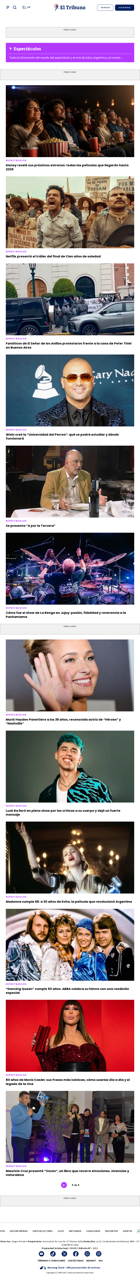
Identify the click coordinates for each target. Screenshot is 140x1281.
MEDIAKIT (91, 1260)
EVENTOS (127, 1231)
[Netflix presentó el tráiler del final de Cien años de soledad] (70, 212)
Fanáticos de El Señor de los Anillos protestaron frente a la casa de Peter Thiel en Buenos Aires (68, 345)
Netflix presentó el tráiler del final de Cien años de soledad (53, 256)
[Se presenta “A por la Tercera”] (70, 482)
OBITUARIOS (75, 1231)
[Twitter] (64, 1254)
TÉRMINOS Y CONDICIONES (51, 1260)
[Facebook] (76, 1254)
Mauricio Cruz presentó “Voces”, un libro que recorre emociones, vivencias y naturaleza (67, 1173)
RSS (101, 1260)
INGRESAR (105, 7)
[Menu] (8, 7)
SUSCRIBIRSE (125, 7)
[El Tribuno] (70, 7)
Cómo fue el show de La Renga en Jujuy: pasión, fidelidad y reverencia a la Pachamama (66, 615)
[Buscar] (15, 7)
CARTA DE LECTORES (42, 1231)
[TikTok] (53, 1254)
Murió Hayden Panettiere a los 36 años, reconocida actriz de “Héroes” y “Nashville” (63, 721)
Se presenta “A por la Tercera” (30, 526)
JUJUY (61, 1231)
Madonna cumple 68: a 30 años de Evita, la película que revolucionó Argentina (69, 901)
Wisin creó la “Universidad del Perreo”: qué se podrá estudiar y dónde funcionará (62, 436)
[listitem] (27, 7)
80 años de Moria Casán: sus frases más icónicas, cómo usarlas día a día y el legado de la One (68, 1082)
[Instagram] (98, 1254)
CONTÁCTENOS (76, 1260)
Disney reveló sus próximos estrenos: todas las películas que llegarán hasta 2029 (67, 167)
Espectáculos (16, 160)
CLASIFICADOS (93, 1231)
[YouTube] (41, 1254)
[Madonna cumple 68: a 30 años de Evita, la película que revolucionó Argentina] (70, 858)
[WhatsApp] (87, 1254)
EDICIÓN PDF (111, 1231)
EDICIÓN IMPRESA (18, 1231)
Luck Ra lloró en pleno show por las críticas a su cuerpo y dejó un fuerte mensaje (63, 812)
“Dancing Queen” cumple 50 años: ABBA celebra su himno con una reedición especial (67, 991)
